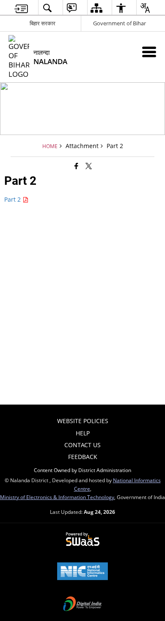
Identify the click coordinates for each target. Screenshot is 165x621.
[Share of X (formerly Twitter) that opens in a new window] (88, 165)
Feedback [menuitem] (82, 457)
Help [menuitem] (83, 433)
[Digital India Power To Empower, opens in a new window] (82, 604)
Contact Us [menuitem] (82, 445)
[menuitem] (21, 8)
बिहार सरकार (42, 23)
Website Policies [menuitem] (82, 421)
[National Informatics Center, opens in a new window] (82, 572)
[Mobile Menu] (149, 51)
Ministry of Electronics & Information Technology (57, 497)
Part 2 (13, 199)
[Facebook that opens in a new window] (76, 165)
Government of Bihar (119, 23)
